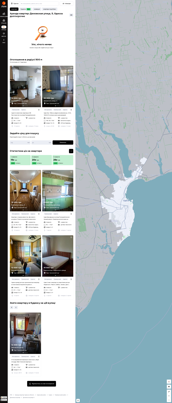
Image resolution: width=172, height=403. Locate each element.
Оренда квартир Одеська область (24, 395)
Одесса (23, 109)
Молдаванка (48, 109)
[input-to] (41, 142)
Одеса (50, 395)
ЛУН (11, 395)
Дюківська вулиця (15, 397)
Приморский (15, 109)
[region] (123, 201)
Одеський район (41, 395)
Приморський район (60, 395)
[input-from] (20, 142)
